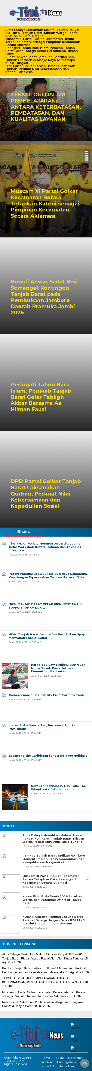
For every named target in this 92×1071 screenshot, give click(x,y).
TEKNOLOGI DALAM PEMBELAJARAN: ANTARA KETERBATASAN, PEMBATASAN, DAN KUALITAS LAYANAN (46, 107)
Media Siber (66, 1066)
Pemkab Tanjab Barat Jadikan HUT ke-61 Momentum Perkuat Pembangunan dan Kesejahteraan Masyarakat (54, 859)
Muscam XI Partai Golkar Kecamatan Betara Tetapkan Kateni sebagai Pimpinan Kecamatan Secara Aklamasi (42, 41)
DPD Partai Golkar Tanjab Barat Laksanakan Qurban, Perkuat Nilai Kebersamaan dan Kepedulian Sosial (40, 68)
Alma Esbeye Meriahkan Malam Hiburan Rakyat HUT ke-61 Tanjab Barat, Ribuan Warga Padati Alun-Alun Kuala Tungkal (42, 32)
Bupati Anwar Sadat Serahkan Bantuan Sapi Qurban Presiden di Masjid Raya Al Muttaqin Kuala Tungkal (40, 59)
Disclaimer (75, 1057)
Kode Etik (48, 1066)
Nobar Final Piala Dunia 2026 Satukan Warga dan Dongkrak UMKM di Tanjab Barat (52, 900)
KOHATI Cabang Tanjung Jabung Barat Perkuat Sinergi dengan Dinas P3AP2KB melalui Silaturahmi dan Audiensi (53, 920)
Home (46, 1057)
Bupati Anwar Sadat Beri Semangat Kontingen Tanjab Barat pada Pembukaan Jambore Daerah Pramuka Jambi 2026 (44, 297)
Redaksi (59, 1057)
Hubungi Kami (66, 1062)
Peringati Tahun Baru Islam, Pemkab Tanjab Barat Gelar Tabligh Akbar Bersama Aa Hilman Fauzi (41, 50)
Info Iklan (47, 1062)
